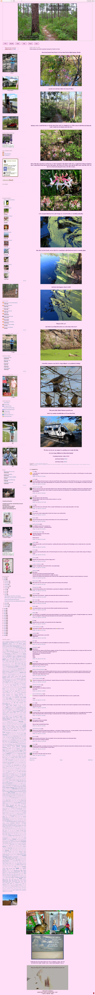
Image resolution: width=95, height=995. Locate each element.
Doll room (4, 707)
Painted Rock (8, 801)
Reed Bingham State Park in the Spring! (13, 596)
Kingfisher (17, 770)
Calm (25, 677)
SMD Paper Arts (7, 360)
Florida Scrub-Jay (10, 725)
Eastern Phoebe (10, 714)
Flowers (24, 726)
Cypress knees (14, 700)
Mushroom (24, 790)
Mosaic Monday (10, 787)
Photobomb (4, 806)
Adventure (5, 643)
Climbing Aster (23, 690)
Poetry (13, 811)
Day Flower (11, 702)
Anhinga (6, 649)
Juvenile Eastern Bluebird (22, 767)
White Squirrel (21, 873)
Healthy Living (5, 751)
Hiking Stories (20, 752)
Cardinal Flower (11, 682)
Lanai (19, 771)
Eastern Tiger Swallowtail (17, 714)
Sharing (19, 840)
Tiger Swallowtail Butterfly (21, 858)
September (7, 586)
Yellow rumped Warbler (9, 887)
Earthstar (11, 711)
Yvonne (34, 661)
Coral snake (9, 696)
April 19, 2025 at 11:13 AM (39, 597)
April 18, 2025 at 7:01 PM (39, 554)
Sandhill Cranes (11, 835)
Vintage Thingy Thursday (7, 868)
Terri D (34, 550)
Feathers (14, 719)
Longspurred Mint (7, 778)
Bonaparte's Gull (17, 672)
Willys (3, 878)
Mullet (18, 790)
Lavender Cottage (12, 772)
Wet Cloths (7, 872)
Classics (19, 690)
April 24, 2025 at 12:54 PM (39, 741)
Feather (11, 719)
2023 (5, 610)
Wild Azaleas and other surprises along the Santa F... (15, 597)
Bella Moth (21, 657)
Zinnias (8, 891)
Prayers (7, 812)
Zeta (6, 891)
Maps (8, 781)
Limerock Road (5, 775)
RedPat (34, 606)
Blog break (4, 666)
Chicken (18, 687)
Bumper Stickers (10, 676)
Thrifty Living (14, 858)
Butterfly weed (10, 677)
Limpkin (16, 775)
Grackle (19, 738)
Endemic (21, 715)
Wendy (4, 872)
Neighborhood (15, 791)
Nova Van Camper (56, 464)
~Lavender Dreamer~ (7, 153)
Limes (9, 775)
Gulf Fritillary (10, 744)
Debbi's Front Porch (8, 240)
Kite (22, 770)
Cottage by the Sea (7, 357)
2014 (5, 625)
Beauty (19, 656)
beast (16, 656)
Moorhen (15, 786)
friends (15, 730)
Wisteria (24, 878)
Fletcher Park (10, 721)
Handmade (4, 748)
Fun (4, 732)
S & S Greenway (14, 834)
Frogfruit (20, 730)
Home (19, 753)
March (6, 603)
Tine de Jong (35, 710)
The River (6, 224)
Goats (25, 734)
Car (23, 681)
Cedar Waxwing (13, 685)
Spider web (13, 845)
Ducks (10, 710)
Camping (39, 464)
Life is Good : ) (7, 308)
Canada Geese (23, 678)
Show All (24, 280)
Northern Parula (6, 795)
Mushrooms (5, 791)
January (6, 606)
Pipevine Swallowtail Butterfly (16, 810)
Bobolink (6, 672)
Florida (48, 464)
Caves (4, 685)
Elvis (14, 715)
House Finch (15, 758)
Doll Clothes (24, 706)
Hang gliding (14, 748)
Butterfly (4, 677)
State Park (10, 848)
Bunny (20, 676)
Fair (13, 716)
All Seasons (19, 643)
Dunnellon (22, 710)
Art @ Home (6, 363)
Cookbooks (8, 695)
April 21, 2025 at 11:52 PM (39, 707)
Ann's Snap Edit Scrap (8, 316)
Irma (33, 496)
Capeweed (21, 681)
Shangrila (16, 840)
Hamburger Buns (18, 747)
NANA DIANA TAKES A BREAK (10, 477)
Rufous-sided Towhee (7, 834)
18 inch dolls (15, 641)
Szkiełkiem (6, 313)
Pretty (4, 814)
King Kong (13, 770)
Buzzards (18, 677)
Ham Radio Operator (11, 747)
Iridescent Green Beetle (6, 765)
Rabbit (16, 816)
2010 (5, 632)
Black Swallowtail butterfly (19, 662)
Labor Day (16, 771)
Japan (13, 765)
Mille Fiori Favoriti (7, 232)
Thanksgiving (15, 856)
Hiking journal (11, 752)
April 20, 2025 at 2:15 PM (39, 666)
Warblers (4, 869)
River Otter (5, 830)
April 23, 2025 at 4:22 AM (39, 725)
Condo (4, 695)
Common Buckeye (6, 692)
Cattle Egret (23, 683)
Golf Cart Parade (11, 737)
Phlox (16, 805)
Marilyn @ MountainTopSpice (38, 669)
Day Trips (16, 702)
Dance (25, 701)
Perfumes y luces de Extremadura (10, 302)
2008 (5, 635)
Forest (15, 728)
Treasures (7, 860)
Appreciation (5, 651)
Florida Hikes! (6, 402)
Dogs (21, 706)
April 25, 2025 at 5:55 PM (39, 755)
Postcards (21, 811)
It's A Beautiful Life (7, 264)
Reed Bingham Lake (20, 825)
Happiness (18, 748)
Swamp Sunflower (6, 855)
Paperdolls (16, 802)
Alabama (14, 643)
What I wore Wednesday (13, 872)
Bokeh (13, 672)
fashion (24, 717)
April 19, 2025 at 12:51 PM (39, 617)
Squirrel (24, 846)
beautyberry (23, 656)
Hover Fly (24, 758)
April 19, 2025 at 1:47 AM (39, 561)
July (6, 589)
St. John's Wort (5, 848)
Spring (77, 464)
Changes (8, 686)
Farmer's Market (19, 717)
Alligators (4, 644)
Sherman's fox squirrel (9, 841)
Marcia (34, 511)
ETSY (7, 716)
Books (21, 672)
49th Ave (4, 642)
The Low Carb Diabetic (8, 327)
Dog (18, 706)
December (7, 581)
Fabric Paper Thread (8, 216)
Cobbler (10, 691)
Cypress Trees (20, 700)
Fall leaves (24, 716)
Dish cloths (12, 706)
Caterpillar (17, 683)
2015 (5, 623)
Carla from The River (37, 684)
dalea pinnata (12, 701)
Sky (3, 844)
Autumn (4, 653)
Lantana (4, 772)
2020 (5, 615)
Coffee (13, 691)
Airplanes (10, 643)
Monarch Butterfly (20, 785)
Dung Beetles (17, 710)
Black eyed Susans (20, 661)
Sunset (24, 851)
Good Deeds (22, 737)
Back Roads (7, 653)
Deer (9, 704)
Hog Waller (4, 753)
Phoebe (19, 805)
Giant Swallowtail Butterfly (19, 733)
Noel (6, 792)
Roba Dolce (14, 830)
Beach (10, 656)
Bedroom (4, 657)
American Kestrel (19, 647)
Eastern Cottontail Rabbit (11, 712)
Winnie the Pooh (15, 878)
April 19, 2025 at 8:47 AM (39, 584)
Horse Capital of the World (21, 756)
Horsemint (9, 757)
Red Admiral (24, 819)
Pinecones (24, 809)
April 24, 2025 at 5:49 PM (39, 749)
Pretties (24, 812)
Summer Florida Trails (19, 850)
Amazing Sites (16, 646)
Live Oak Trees (8, 776)
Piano (14, 806)
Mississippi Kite (9, 785)
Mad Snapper (6, 319)
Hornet (7, 756)
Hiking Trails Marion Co (8, 414)
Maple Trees (4, 781)
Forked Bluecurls (18, 729)
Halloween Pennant (11, 746)
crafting (21, 697)
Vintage (24, 866)
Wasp (8, 869)
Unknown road (14, 864)
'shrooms (4, 641)
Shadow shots (18, 839)
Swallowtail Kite (20, 854)
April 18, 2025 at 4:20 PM (39, 521)
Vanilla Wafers (5, 865)
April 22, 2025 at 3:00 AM (39, 715)
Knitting (9, 771)
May (6, 592)
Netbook (4, 792)
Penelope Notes (36, 587)
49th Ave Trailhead (10, 642)
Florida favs (21, 723)
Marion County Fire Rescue (13, 781)
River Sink (9, 830)
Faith (18, 716)
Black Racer (7, 662)
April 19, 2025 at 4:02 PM (39, 623)
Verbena (22, 865)
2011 (5, 630)
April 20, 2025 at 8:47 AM (39, 658)
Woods (25, 882)
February (7, 604)
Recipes (7, 819)
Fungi (7, 732)
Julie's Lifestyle (7, 248)
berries (11, 658)
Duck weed (6, 710)
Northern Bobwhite (19, 792)
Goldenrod (24, 736)
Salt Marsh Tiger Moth (22, 834)
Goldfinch (4, 737)
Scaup (20, 836)
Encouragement (17, 715)
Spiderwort (17, 845)
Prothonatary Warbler (8, 814)
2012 (5, 628)
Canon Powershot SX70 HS (8, 681)
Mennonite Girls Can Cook (9, 471)
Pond (15, 811)
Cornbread (21, 696)
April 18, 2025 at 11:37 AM (39, 502)
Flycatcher (4, 728)
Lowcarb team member (37, 531)
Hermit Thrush (14, 751)
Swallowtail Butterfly (13, 854)
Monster (24, 785)
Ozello (20, 800)
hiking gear (6, 752)
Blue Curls (6, 667)
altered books (9, 644)
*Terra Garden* (7, 256)
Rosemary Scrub (20, 831)
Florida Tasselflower (18, 725)
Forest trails (13, 729)
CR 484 (13, 697)
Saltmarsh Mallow (5, 835)
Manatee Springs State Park (18, 780)
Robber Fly (18, 830)
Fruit (25, 730)
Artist (10, 652)
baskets (5, 656)
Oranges (4, 800)
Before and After (15, 657)
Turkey (10, 863)
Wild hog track (18, 876)
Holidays (8, 753)
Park (19, 802)
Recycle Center (17, 819)
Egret (7, 715)
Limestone (13, 775)
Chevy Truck (15, 687)
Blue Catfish (22, 666)
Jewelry (17, 765)
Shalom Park (8, 840)
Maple (25, 780)
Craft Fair (17, 697)
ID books (24, 762)
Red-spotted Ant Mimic (20, 824)
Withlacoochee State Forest (17, 881)
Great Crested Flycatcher (12, 741)
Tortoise (14, 859)
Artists (13, 652)
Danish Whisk (5, 702)
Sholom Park (18, 841)
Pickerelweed (23, 806)
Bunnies (16, 676)
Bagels (11, 653)
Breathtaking (35, 647)
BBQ (8, 656)
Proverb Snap (14, 814)
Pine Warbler (19, 809)
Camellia (4, 678)
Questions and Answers (22, 815)
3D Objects (24, 641)
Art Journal (8, 652)
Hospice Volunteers (22, 757)
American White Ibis (22, 648)
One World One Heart (15, 797)
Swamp (24, 854)
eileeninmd (35, 570)
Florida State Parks (8, 416)
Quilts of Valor (8, 816)
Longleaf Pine (19, 777)
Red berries (14, 820)
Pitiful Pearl (24, 810)
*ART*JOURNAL (7, 368)
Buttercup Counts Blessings (9, 479)
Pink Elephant (8, 810)
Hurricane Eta (13, 761)
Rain (21, 816)
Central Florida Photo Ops (9, 407)
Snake (8, 844)
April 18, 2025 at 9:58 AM (39, 493)
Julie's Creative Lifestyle (37, 678)
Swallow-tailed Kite (6, 854)
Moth (19, 787)
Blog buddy (8, 666)
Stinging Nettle (6, 849)
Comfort (16, 691)
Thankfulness (10, 856)
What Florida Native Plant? (9, 409)
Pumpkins (22, 814)
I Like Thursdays (10, 762)
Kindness (4, 770)
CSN (11, 700)
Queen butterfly (13, 815)
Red (21, 819)
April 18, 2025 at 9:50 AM (39, 484)
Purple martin (7, 815)
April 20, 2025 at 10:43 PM (39, 675)
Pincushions (15, 809)
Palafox (18, 801)
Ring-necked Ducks (23, 829)
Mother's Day (23, 787)
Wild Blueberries (5, 876)
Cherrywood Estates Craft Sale (7, 687)
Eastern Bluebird (16, 711)
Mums (21, 790)
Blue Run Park (21, 668)
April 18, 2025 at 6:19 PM (39, 539)
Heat (11, 751)
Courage (24, 696)
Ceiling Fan (19, 685)
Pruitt (18, 814)
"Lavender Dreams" (8, 207)
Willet (25, 877)
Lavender (7, 772)
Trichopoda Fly (23, 860)
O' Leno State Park (65, 464)
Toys (16, 859)
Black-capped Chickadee (10, 663)
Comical (24, 691)
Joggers (20, 765)
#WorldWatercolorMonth (9, 641)
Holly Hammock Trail (14, 753)
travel (4, 860)
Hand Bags (24, 747)
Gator (20, 732)
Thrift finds (8, 858)
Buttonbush (15, 677)
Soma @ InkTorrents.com (38, 693)
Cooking (16, 695)
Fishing (25, 720)
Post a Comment (33, 758)
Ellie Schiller (10, 715)
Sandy (34, 479)
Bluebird (4, 671)
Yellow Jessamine (14, 886)
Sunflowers (21, 851)
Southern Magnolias (22, 844)
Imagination (9, 763)
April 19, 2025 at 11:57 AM (39, 603)
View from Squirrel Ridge (9, 324)
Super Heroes (9, 853)
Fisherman (19, 720)
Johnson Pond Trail (9, 766)
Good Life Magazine (8, 738)
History (24, 752)
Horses (13, 757)
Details (4, 705)
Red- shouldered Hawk (20, 821)
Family (4, 717)
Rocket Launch (9, 831)
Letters (9, 773)
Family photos (9, 717)
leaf (22, 772)
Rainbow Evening (36, 524)
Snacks (5, 844)
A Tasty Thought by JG (8, 482)
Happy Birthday (23, 748)
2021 (5, 613)
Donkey (16, 707)
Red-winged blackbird (11, 825)
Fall (21, 716)
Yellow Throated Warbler (17, 887)
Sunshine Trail (5, 853)
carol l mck (35, 593)
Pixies (4, 811)
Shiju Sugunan (36, 580)
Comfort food (20, 691)
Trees (19, 860)
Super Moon (14, 853)
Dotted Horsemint (20, 707)
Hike (51, 464)
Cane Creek (18, 680)
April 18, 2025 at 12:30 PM (39, 508)
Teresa (34, 744)
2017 (5, 620)
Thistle (4, 858)
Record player (12, 819)
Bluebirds (18, 671)
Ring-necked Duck (16, 829)
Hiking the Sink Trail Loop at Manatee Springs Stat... (15, 601)
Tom (33, 471)
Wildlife (21, 877)
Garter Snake (16, 732)
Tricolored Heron (6, 861)
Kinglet (20, 770)
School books (23, 836)
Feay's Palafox (18, 719)
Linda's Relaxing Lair (37, 626)
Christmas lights (9, 690)
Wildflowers (17, 877)
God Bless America (6, 736)
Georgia (8, 733)
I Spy (15, 762)
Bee (6, 657)
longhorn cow (15, 777)
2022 (5, 611)
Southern (16, 844)
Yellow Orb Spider (21, 886)
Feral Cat (8, 720)
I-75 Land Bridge (18, 762)
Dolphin (10, 707)
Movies (4, 790)
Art (25, 651)
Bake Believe (21, 653)
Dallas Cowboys (17, 701)
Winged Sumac (8, 878)
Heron (19, 751)
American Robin (15, 648)
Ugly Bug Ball (9, 864)
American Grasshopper (11, 647)
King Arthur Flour (8, 770)
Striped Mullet (23, 849)
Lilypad (24, 773)
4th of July (16, 642)
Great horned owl (20, 741)
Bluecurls (22, 671)
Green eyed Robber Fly (8, 743)
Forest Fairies (20, 728)
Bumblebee (5, 676)
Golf (6, 737)
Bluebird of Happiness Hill (11, 671)
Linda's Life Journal (8, 310)
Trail (21, 859)
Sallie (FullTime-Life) (37, 728)
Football (11, 728)
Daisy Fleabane (6, 701)
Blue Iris (15, 667)
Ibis (22, 762)
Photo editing (23, 805)
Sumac (4, 850)
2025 (5, 579)
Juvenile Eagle (14, 767)
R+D (4, 152)
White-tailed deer (17, 874)
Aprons (8, 651)
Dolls (7, 707)
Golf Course (17, 737)
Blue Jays (22, 667)
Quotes (12, 816)
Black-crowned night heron (20, 663)
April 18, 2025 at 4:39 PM (39, 529)
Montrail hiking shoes (10, 786)
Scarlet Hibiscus (9, 836)
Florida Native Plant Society (11, 724)
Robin (22, 830)
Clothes (4, 691)
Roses (25, 831)
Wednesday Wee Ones (20, 871)
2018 (5, 618)
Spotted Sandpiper (23, 845)
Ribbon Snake (5, 829)
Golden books (15, 736)
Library (12, 773)
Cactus (22, 677)
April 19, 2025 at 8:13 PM (39, 630)
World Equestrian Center (17, 883)
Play (5, 811)
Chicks (21, 687)
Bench (8, 658)
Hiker (3, 752)
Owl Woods (12, 800)
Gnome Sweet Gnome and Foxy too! (12, 599)
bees (9, 657)
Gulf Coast (5, 744)
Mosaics (16, 787)
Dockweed (16, 706)
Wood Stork (7, 882)
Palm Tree (22, 801)
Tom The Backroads (8, 305)
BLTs (19, 666)
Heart (9, 751)
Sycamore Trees (12, 855)
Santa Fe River (72, 464)
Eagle (8, 711)
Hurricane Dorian (8, 761)
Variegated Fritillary (11, 865)
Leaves (25, 772)
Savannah (4, 836)
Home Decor (23, 753)
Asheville (16, 652)
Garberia (12, 732)
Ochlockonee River (15, 796)
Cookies (12, 695)
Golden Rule (20, 736)
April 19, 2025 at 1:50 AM (39, 567)
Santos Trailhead (23, 835)
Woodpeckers (17, 882)
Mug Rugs (11, 790)
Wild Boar (10, 876)
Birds (4, 659)
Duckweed (44, 464)
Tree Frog (11, 860)
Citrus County (15, 690)
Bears (14, 656)
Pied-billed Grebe (14, 807)
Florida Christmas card (15, 723)
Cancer (14, 680)
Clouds (6, 691)
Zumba (11, 891)
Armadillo (19, 651)
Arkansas (16, 651)
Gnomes (22, 734)
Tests (20, 855)
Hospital (4, 758)
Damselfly (21, 701)
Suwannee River (23, 853)
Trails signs (24, 859)
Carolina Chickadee (20, 682)
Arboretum (12, 651)
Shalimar (4, 840)
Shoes (15, 841)
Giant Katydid (12, 733)
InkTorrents (6, 365)
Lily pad (21, 773)
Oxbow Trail (16, 800)
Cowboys (4, 697)
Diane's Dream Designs (11, 705)
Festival (14, 720)
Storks (13, 849)
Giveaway (5, 734)
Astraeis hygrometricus (22, 652)
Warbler (24, 868)
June (6, 591)
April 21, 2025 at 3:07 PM (39, 700)
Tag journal (17, 855)
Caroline (34, 557)
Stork (11, 849)
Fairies (16, 716)
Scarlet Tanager (15, 836)
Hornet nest (11, 756)
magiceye (34, 633)
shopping (23, 841)
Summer (7, 850)
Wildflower (13, 877)
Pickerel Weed (18, 806)
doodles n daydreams (37, 564)
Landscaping (23, 771)
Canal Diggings (7, 680)
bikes (14, 658)
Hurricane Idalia (23, 761)
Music (8, 791)
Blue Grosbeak (11, 667)
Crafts (24, 697)
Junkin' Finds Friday (9, 767)
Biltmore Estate (19, 658)
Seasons (8, 839)
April (6, 594)
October (6, 584)
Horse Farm (5, 757)
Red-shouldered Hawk (12, 824)
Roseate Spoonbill (15, 831)
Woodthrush (4, 883)
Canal (3, 680)
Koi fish (12, 771)
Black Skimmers (12, 662)
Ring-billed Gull (10, 829)
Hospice (16, 757)
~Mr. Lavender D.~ (6, 155)
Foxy (3, 730)
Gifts (25, 733)
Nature (11, 791)
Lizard (12, 776)
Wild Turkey (8, 877)
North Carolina (11, 792)
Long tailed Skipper (9, 777)
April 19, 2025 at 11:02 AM (39, 590)
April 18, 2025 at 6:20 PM (39, 547)
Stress (20, 849)
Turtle (88, 464)
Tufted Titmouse (82, 464)
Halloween (4, 746)
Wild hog (13, 876)
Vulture (14, 868)
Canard (12, 680)
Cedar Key (7, 685)
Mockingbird (14, 785)
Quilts (4, 816)
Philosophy (12, 805)
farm (14, 717)
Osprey (7, 800)
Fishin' (22, 720)
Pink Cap (4, 810)
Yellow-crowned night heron (18, 888)
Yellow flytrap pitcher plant (7, 886)
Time (3, 859)
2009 (5, 633)
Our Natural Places (7, 406)
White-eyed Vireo (10, 874)
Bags (14, 653)
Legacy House (5, 773)
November (7, 582)
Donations (12, 707)
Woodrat (22, 882)
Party (22, 802)
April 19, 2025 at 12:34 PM (39, 609)
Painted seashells (14, 801)
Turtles (20, 863)
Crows (9, 700)
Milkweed (4, 785)
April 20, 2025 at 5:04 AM (39, 644)
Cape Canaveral (16, 681)
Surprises (18, 853)
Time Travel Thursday (8, 859)
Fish (17, 720)
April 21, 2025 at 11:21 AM (39, 681)
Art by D (4, 652)
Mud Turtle (7, 790)
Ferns (11, 720)
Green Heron (19, 743)
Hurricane (4, 761)
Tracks (19, 859)
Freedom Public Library (8, 730)
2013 (5, 627)
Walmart (21, 868)
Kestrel (18, 768)
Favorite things (6, 719)
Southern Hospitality (8, 474)
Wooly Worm (9, 883)
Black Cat (4, 661)
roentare (34, 542)
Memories (10, 783)
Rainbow (24, 816)
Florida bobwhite (9, 723)
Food (8, 728)
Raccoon (18, 816)
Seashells (4, 839)
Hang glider (8, 748)
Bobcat (4, 672)
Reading (4, 819)
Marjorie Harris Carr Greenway (18, 782)
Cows (7, 697)
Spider (10, 845)
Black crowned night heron (11, 661)
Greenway (24, 743)
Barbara (34, 517)
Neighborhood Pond (22, 791)
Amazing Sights (9, 646)
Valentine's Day (23, 864)
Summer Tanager (7, 851)
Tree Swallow (15, 860)
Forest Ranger (8, 729)
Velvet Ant (18, 865)
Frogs (23, 730)
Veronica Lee (35, 718)
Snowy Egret (12, 844)
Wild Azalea (34, 465)
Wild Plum (22, 876)
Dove (25, 707)
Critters (10, 698)
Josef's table (16, 766)
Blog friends (13, 666)
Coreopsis (13, 696)
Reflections (12, 826)
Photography (10, 806)
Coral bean (21, 695)
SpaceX (4, 845)
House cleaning (10, 758)
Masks (25, 782)
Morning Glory (20, 786)
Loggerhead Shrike (20, 776)
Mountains (15, 788)
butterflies (24, 676)
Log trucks (15, 776)
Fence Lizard (5, 720)
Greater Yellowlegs (21, 742)
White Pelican (16, 873)
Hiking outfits (16, 752)
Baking (24, 653)
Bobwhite (10, 672)
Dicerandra (19, 705)
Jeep (15, 765)
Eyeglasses (10, 716)
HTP (6, 760)
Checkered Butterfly (13, 686)
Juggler (22, 766)
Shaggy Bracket (23, 839)
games (9, 732)
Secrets (11, 839)
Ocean (10, 796)
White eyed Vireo (21, 872)
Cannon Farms (23, 680)
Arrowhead (23, 651)
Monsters (4, 786)
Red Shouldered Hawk (11, 821)
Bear (12, 656)
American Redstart (10, 648)
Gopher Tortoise (15, 738)
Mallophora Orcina (6, 780)
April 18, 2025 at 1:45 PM (39, 514)
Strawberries (16, 849)
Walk (31, 465)
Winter (20, 878)
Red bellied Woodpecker (7, 820)
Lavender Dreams (19, 772)
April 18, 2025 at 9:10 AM (39, 476)
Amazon (21, 646)
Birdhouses (24, 658)
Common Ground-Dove (21, 692)
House (6, 758)
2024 (5, 608)
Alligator (35, 464)
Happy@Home (7, 272)
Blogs (16, 666)
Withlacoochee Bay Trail (8, 879)
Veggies (15, 865)
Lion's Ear (19, 775)
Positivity (18, 811)
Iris (10, 765)
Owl (9, 800)
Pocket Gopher (9, 811)
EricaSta (34, 736)
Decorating (5, 704)
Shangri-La (12, 840)
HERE (67, 456)
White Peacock (11, 873)
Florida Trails (6, 404)
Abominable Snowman (22, 642)
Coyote (10, 697)
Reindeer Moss (17, 826)
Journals (19, 766)
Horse (14, 756)
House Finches (20, 758)
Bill (33, 620)
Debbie (34, 612)
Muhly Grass (15, 790)
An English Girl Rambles (9, 321)
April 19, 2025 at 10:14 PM (39, 638)
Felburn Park (23, 719)
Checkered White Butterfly (21, 686)
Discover (8, 706)
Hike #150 (24, 751)
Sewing (14, 839)
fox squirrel (24, 729)
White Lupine (6, 873)
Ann (33, 505)
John (23, 765)
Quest (17, 815)
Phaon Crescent (6, 805)
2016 (5, 622)
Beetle (11, 657)
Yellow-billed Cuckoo (9, 888)
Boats (25, 671)
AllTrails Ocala (7, 411)
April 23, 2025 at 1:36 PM (39, 733)
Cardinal (6, 682)
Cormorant (17, 696)
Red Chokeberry (19, 820)
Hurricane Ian (18, 761)
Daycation (21, 702)
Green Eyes (15, 743)
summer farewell (12, 850)
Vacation (18, 864)
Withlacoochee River (7, 881)
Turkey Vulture (14, 863)
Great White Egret (14, 742)
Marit (34, 640)
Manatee (10, 780)
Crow (7, 700)
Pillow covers (10, 809)
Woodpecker (13, 882)
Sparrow (6, 845)
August (6, 587)
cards (15, 682)
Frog (18, 730)
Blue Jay (19, 667)
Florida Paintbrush (20, 724)
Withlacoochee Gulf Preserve (20, 879)
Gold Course (11, 736)
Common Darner (13, 692)
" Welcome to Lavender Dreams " (47, 4)
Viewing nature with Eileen (9, 199)
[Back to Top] (94, 993)
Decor (25, 702)
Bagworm (16, 653)
